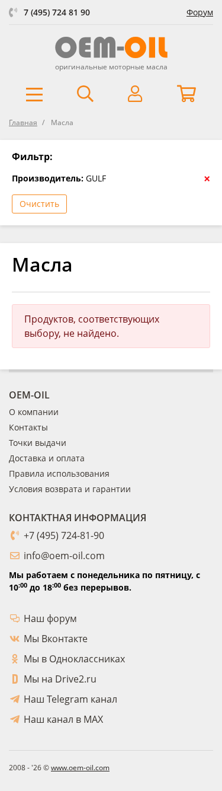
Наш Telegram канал (70, 699)
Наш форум (50, 618)
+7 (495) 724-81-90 (64, 535)
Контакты (28, 427)
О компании (34, 411)
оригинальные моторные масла (111, 67)
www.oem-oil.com (80, 768)
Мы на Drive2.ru (60, 678)
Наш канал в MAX (63, 719)
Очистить (39, 203)
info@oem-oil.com (64, 555)
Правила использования (59, 473)
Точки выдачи (37, 442)
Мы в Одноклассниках (74, 658)
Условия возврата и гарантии (70, 489)
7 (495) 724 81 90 (57, 12)
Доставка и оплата (47, 458)
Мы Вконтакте (56, 638)
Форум (199, 12)
